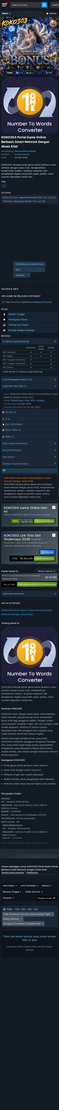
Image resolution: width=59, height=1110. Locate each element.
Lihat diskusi (8, 457)
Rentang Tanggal (11, 891)
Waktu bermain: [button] (11, 918)
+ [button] (4, 186)
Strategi (40, 400)
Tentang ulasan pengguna (12, 872)
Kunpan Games (22, 154)
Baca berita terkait (11, 450)
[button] (6, 13)
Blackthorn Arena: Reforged (27, 545)
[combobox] (26, 5)
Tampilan (7, 898)
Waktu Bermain (32, 891)
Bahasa (45, 885)
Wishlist (53, 13)
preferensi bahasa (32, 302)
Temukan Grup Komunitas (15, 463)
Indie (27, 400)
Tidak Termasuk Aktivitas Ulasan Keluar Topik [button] (26, 914)
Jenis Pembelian (28, 885)
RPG (33, 400)
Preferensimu (32, 872)
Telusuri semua (46, 571)
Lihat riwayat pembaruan (15, 443)
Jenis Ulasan (8, 885)
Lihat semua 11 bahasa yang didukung (22, 371)
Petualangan (17, 400)
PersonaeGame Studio (25, 151)
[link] (22, 521)
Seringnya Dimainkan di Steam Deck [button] (21, 923)
